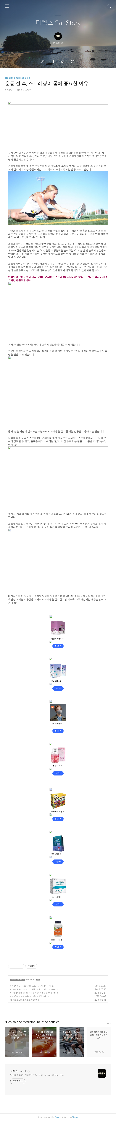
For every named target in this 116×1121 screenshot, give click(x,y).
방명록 (52, 62)
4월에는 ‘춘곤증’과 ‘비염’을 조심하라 (23, 1000)
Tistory (75, 1117)
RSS (63, 62)
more (108, 1023)
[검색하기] (109, 6)
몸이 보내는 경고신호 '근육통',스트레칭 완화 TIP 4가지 (30, 986)
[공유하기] (17, 966)
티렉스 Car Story (58, 23)
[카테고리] (7, 6)
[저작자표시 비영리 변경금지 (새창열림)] (41, 966)
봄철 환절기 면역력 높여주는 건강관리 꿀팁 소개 (28, 996)
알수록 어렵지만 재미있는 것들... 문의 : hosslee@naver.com (37, 1075)
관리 (73, 62)
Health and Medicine (17, 77)
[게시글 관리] (21, 966)
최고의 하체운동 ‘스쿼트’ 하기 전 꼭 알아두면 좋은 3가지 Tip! (33, 993)
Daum (57, 1117)
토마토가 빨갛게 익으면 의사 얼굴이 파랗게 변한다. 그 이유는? (33, 989)
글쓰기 (42, 62)
